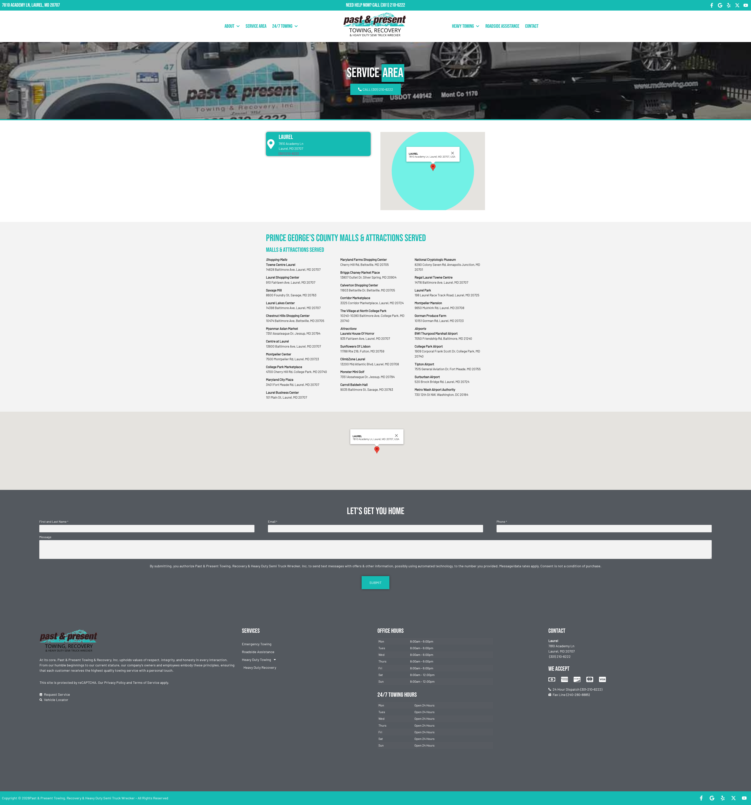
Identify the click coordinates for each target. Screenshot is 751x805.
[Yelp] (728, 5)
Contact (531, 26)
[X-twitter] (737, 5)
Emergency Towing (256, 644)
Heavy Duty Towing (256, 659)
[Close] (452, 153)
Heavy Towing (463, 26)
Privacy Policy (115, 682)
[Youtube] (745, 5)
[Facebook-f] (711, 5)
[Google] (720, 5)
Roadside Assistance (502, 26)
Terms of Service (146, 682)
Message (45, 537)
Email (272, 521)
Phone (502, 521)
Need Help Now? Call (363, 5)
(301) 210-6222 (393, 5)
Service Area (256, 26)
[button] (433, 167)
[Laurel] (271, 144)
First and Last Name (53, 521)
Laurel (286, 137)
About (229, 26)
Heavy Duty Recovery (259, 667)
